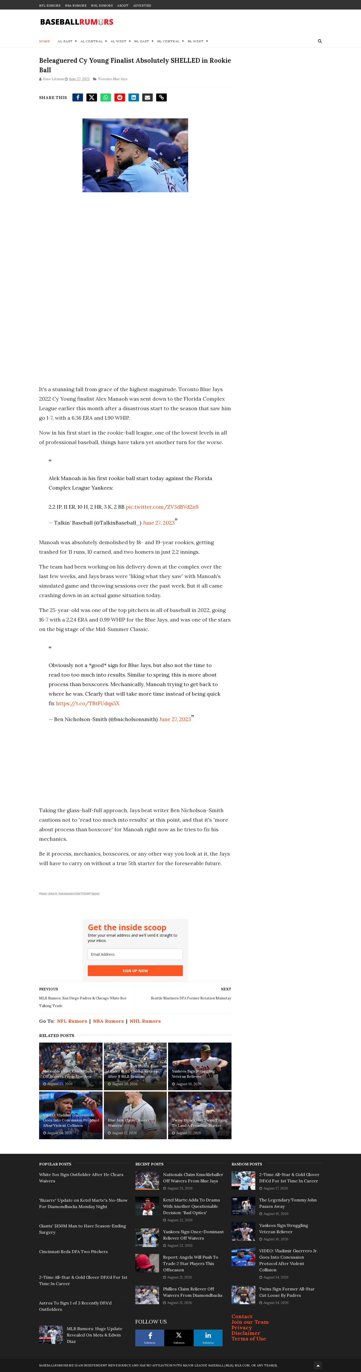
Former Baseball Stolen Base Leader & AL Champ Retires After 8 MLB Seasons (133, 1071)
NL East (141, 41)
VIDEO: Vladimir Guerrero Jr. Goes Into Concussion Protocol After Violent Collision (71, 1120)
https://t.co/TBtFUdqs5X (87, 703)
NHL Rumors (102, 5)
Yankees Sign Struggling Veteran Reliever (193, 1074)
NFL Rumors (49, 5)
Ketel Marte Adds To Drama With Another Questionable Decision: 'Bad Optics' (191, 1206)
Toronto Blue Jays (112, 79)
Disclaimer (246, 1333)
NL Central (168, 41)
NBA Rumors (75, 5)
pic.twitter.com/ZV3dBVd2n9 (162, 506)
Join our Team (250, 1322)
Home (44, 41)
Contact (242, 1316)
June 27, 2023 (159, 522)
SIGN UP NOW (135, 970)
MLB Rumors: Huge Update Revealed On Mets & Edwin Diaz (94, 1335)
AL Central (92, 41)
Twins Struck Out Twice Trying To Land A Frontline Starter (200, 1123)
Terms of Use (249, 1338)
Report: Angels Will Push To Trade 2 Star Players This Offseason (190, 1263)
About (122, 5)
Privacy (242, 1327)
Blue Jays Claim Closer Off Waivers (131, 1123)
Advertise (142, 5)
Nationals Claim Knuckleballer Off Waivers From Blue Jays (69, 1074)
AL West (119, 41)
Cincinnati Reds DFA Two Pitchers (73, 1251)
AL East (65, 41)
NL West (196, 41)
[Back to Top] (318, 1365)
